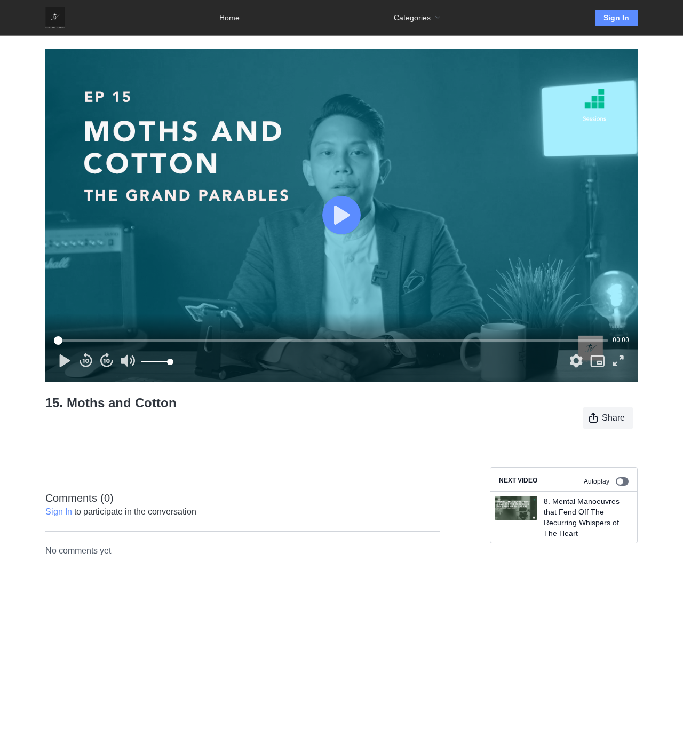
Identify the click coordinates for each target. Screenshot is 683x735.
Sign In (616, 17)
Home (229, 17)
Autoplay (596, 481)
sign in (58, 511)
